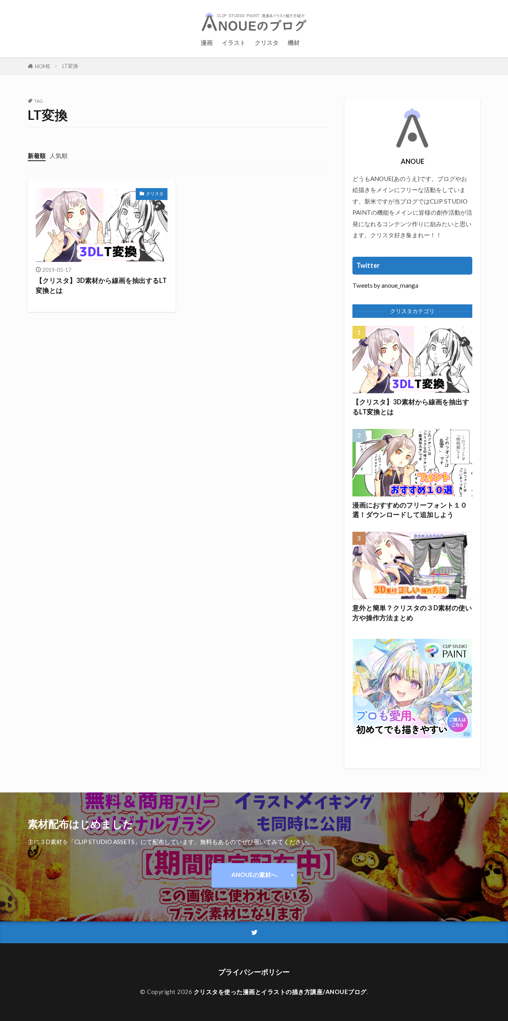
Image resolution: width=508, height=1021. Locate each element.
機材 (294, 42)
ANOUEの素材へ (254, 874)
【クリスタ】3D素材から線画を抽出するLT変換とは (101, 285)
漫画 (207, 42)
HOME (42, 66)
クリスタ (267, 42)
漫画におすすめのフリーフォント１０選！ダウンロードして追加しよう (409, 510)
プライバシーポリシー (254, 972)
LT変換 (70, 66)
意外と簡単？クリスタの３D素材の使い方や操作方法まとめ (412, 613)
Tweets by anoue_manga (385, 285)
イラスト (234, 42)
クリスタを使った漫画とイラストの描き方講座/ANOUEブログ (280, 991)
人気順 (58, 155)
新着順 (37, 155)
